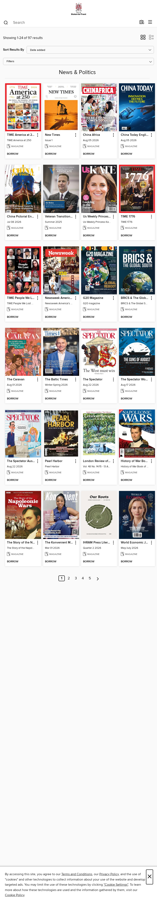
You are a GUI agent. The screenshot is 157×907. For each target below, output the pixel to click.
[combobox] (70, 22)
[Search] (6, 22)
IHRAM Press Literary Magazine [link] (97, 542)
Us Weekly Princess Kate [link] (97, 216)
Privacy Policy (109, 874)
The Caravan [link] (16, 379)
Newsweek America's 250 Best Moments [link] (59, 298)
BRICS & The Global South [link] (135, 298)
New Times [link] (52, 135)
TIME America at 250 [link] (21, 135)
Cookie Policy (14, 895)
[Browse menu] (150, 22)
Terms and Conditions (76, 874)
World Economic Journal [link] (135, 542)
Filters (10, 61)
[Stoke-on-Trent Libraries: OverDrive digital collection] (78, 8)
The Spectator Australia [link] (21, 461)
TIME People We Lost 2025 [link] (21, 298)
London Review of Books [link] (97, 461)
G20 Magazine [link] (93, 298)
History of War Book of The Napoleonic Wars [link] (135, 461)
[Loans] (142, 23)
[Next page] (98, 578)
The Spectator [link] (92, 379)
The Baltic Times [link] (56, 379)
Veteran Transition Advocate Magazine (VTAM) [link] (59, 216)
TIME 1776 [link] (128, 216)
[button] (143, 39)
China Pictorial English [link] (21, 216)
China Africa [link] (91, 135)
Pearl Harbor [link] (53, 461)
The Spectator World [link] (135, 379)
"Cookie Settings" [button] (116, 885)
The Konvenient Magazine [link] (59, 542)
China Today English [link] (135, 135)
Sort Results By (13, 50)
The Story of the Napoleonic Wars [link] (21, 542)
